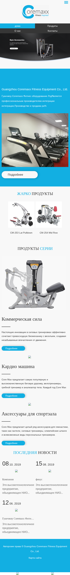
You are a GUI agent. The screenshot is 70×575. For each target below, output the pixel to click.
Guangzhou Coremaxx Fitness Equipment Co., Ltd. (35, 89)
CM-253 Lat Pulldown (21, 232)
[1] (26, 57)
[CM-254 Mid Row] (48, 214)
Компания (8, 479)
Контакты (52, 30)
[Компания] (18, 471)
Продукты (52, 26)
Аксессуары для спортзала (29, 413)
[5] (44, 57)
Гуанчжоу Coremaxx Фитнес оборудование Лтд (28, 518)
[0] (21, 57)
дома (17, 26)
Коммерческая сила (22, 319)
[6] (48, 57)
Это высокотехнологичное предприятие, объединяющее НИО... (18, 489)
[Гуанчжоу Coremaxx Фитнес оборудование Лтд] (35, 11)
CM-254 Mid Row (49, 232)
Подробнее (15, 174)
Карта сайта (35, 557)
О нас (17, 30)
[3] (35, 57)
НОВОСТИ (35, 452)
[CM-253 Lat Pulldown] (21, 214)
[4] (39, 57)
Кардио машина (18, 366)
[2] (30, 57)
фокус (39, 479)
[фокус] (52, 471)
